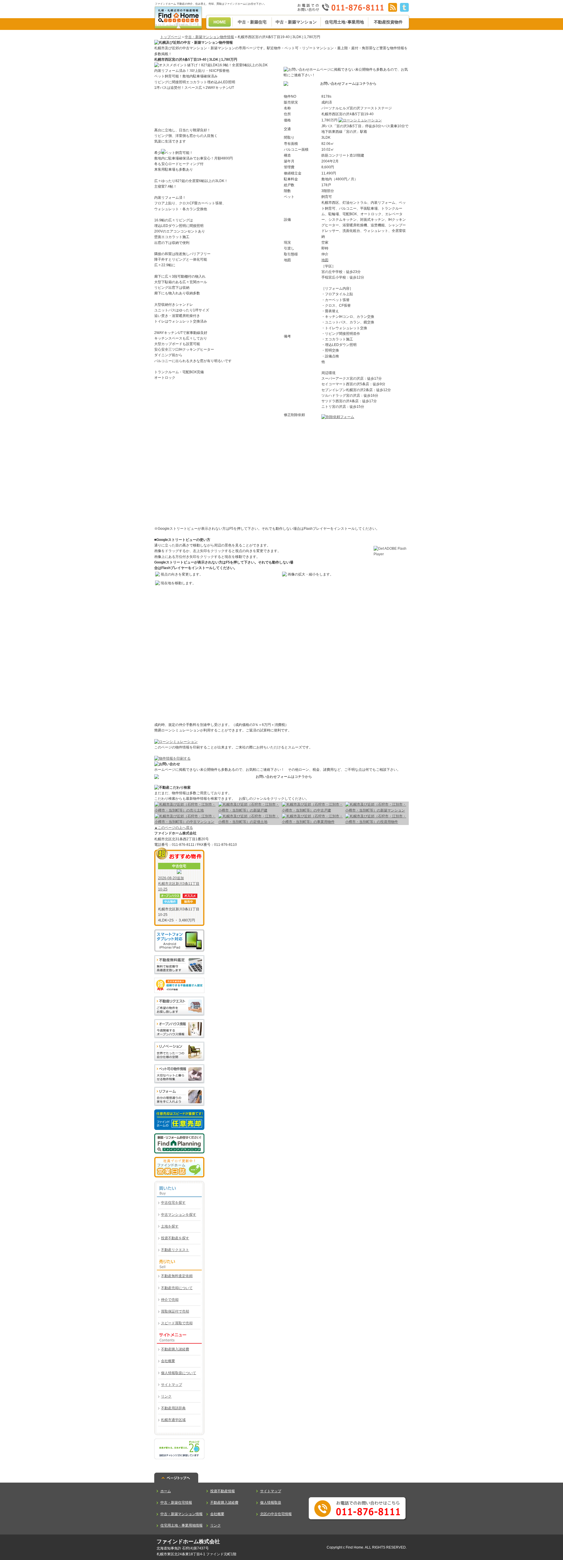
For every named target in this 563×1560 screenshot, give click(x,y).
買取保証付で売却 (175, 1311)
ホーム (165, 1491)
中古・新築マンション (296, 22)
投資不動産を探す (175, 1238)
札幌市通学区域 (173, 1420)
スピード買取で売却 (177, 1323)
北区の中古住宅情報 (276, 1514)
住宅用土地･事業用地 (344, 22)
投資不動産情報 (222, 1491)
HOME (219, 22)
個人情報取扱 (270, 1502)
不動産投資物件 (388, 22)
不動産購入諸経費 (175, 1349)
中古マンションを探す (178, 1215)
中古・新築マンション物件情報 (209, 37)
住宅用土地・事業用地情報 (181, 1525)
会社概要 (168, 1361)
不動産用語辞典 (173, 1408)
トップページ (170, 37)
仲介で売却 (170, 1300)
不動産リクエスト (175, 1250)
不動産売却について (177, 1288)
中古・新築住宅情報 (176, 1502)
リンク (166, 1396)
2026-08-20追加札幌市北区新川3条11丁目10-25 (178, 883)
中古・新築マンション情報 (181, 1514)
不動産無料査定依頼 (177, 1276)
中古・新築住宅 (252, 22)
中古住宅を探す (173, 1203)
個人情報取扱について (178, 1373)
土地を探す (170, 1226)
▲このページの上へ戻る (173, 828)
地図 (324, 260)
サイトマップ (171, 1385)
